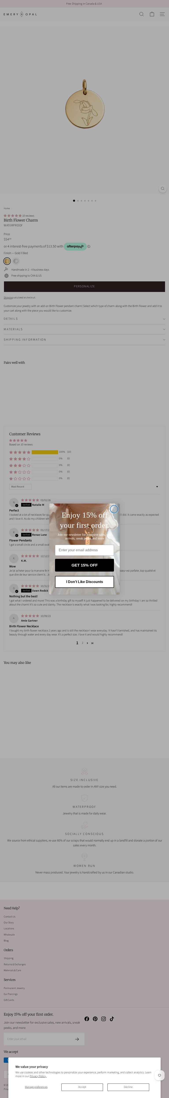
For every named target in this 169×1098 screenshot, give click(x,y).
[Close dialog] (114, 509)
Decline (128, 1087)
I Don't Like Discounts (84, 582)
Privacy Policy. (38, 1076)
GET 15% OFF (85, 565)
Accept (82, 1087)
